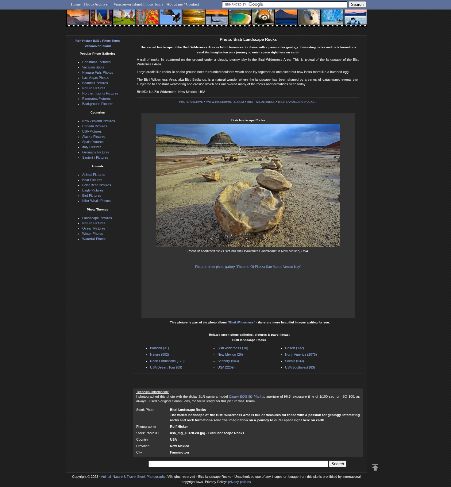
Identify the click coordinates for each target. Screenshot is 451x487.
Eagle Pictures (93, 190)
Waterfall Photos (94, 239)
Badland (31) (159, 348)
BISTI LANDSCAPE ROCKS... (297, 101)
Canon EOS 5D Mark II (246, 396)
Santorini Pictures (95, 157)
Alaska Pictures (94, 136)
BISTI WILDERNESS (261, 101)
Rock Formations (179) (167, 361)
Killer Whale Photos (96, 201)
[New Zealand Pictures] (281, 20)
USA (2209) (226, 367)
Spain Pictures (93, 142)
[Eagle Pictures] (168, 20)
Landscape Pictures (97, 218)
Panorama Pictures (96, 98)
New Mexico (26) (230, 354)
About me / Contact (183, 4)
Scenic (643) (294, 361)
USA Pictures (92, 131)
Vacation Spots (93, 67)
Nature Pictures (94, 88)
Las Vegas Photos (95, 77)
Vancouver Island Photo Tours (138, 4)
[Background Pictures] (191, 20)
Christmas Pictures (96, 62)
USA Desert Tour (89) (166, 367)
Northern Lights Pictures (100, 93)
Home (76, 4)
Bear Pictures (92, 180)
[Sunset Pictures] (77, 20)
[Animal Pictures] (259, 20)
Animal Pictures (93, 174)
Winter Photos (92, 233)
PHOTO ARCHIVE (191, 101)
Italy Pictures (92, 147)
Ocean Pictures (94, 228)
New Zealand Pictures (98, 121)
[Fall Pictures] (145, 20)
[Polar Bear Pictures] (304, 20)
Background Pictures (98, 104)
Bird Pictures (91, 195)
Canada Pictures (94, 126)
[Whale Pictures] (213, 20)
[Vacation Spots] (236, 20)
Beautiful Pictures (95, 83)
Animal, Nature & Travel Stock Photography (133, 476)
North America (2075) (301, 354)
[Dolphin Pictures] (350, 20)
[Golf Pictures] (122, 20)
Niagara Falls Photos (97, 72)
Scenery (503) (228, 361)
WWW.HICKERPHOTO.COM (225, 101)
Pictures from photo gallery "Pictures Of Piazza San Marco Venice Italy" (248, 267)
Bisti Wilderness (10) (233, 348)
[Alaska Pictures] (327, 20)
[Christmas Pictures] (99, 20)
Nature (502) (159, 354)
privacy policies (239, 482)
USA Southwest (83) (300, 367)
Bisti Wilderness (241, 322)
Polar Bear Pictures (96, 185)
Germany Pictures (96, 152)
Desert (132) (294, 348)
